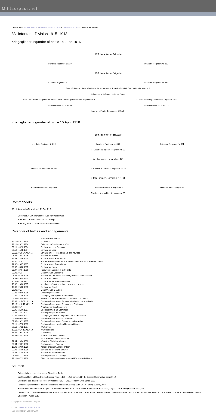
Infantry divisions (70, 27)
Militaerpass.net (30, 27)
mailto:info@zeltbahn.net (29, 407)
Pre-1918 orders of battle (50, 27)
